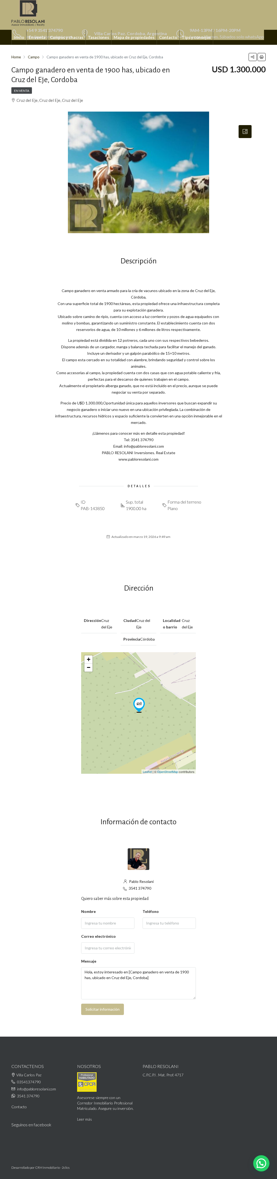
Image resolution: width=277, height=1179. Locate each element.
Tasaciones (98, 37)
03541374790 (29, 1082)
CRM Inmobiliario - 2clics (52, 1167)
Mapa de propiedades (134, 37)
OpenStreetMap (167, 771)
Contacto (168, 37)
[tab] (245, 131)
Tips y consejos (196, 37)
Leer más (84, 1119)
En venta (37, 37)
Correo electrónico (98, 936)
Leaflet (147, 771)
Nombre (88, 911)
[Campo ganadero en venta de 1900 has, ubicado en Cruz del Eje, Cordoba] (139, 705)
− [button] (88, 667)
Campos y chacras (66, 37)
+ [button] (88, 659)
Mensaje (88, 961)
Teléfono (151, 911)
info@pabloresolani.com (36, 1089)
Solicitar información (102, 1009)
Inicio (19, 37)
